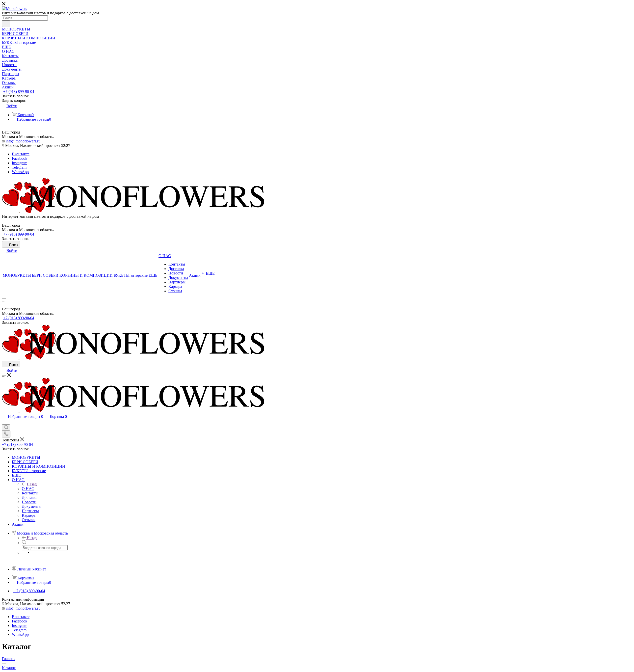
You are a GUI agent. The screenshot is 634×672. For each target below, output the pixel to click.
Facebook (19, 158)
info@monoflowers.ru (23, 141)
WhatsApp (20, 172)
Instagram (19, 163)
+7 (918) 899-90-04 (18, 91)
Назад (32, 484)
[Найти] (6, 24)
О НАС (28, 488)
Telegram (19, 167)
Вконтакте (20, 154)
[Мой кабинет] (4, 422)
